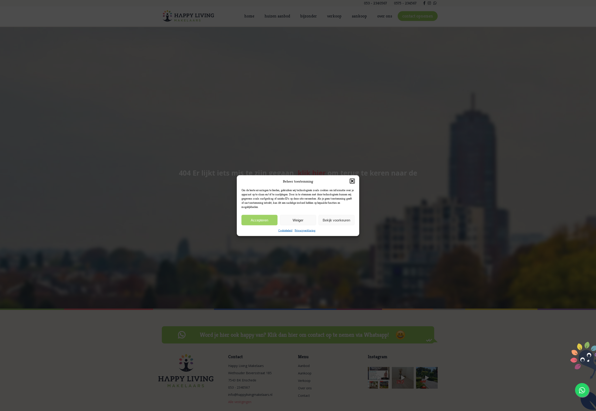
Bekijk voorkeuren (336, 220)
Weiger (298, 220)
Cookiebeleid (285, 230)
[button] (352, 181)
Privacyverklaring (305, 230)
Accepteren (259, 220)
